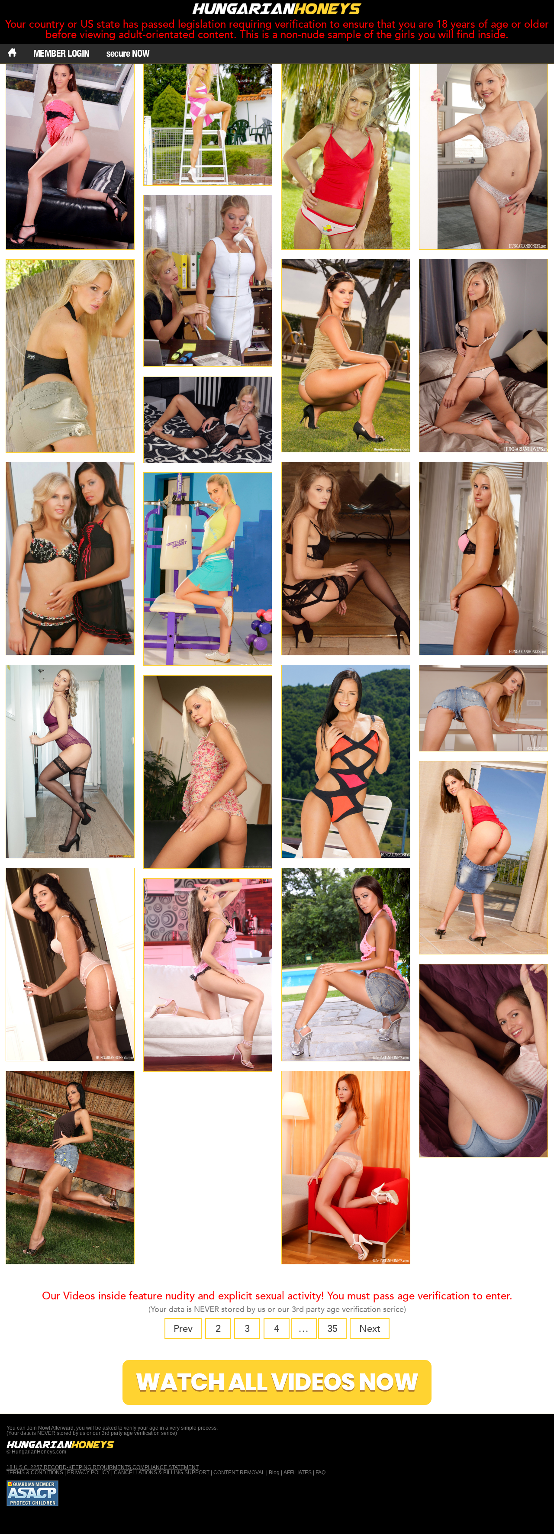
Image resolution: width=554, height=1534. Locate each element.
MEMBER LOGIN (61, 53)
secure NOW (128, 53)
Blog (274, 1472)
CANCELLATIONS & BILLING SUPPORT (161, 1472)
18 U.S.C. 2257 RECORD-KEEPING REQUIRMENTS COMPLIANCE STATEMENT (102, 1467)
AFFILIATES (297, 1472)
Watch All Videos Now (276, 1382)
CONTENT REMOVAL (239, 1472)
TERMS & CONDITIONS (34, 1472)
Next (369, 1328)
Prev (183, 1328)
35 (332, 1328)
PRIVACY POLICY (88, 1472)
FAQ (320, 1472)
